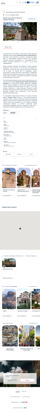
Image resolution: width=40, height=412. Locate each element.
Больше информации (7, 195)
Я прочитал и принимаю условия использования (12, 380)
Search (17, 2)
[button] (20, 33)
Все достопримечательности (30, 165)
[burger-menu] (25, 2)
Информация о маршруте (7, 278)
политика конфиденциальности (15, 396)
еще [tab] (4, 117)
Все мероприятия (32, 323)
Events (20, 2)
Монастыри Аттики (8, 269)
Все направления (32, 286)
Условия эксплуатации (26, 396)
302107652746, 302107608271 (13, 113)
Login (23, 2)
